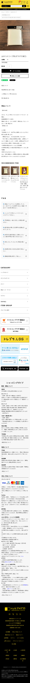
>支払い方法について (7, 595)
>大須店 (15, 650)
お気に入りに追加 (15, 76)
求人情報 (14, 644)
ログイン (13, 638)
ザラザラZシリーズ (6, 14)
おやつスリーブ (14, 12)
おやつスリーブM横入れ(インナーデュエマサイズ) (15, 178)
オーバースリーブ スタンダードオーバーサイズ (11, 17)
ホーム (3, 12)
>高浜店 (7, 659)
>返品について (5, 471)
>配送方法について (6, 442)
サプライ (7, 12)
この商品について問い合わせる (9, 94)
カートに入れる (16, 71)
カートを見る (20, 638)
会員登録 (6, 638)
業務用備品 (3, 301)
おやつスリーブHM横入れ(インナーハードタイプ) (6, 178)
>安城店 (15, 655)
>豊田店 (15, 659)
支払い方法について (17, 632)
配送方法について (9, 635)
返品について (5, 85)
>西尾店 (7, 655)
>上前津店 (22, 650)
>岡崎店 (23, 655)
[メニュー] (28, 6)
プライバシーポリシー (18, 641)
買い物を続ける (5, 98)
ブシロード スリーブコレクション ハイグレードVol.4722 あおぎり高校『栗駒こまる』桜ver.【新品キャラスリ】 (24, 181)
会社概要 (8, 632)
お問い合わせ (7, 641)
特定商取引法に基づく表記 (8, 89)
